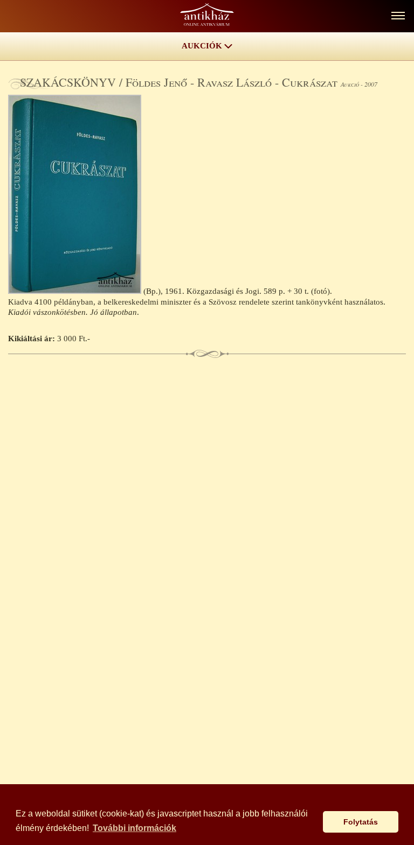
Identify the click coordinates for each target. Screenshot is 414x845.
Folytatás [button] (360, 822)
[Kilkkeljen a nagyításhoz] (75, 291)
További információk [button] (134, 828)
